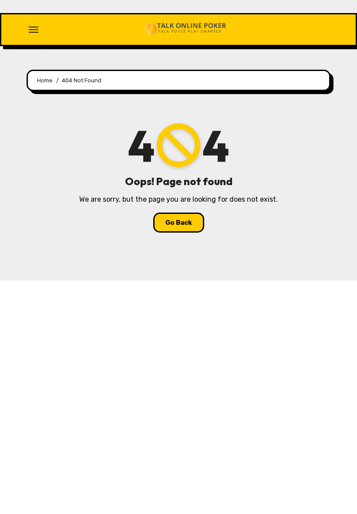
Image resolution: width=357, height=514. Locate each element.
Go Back (178, 223)
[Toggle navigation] (33, 29)
